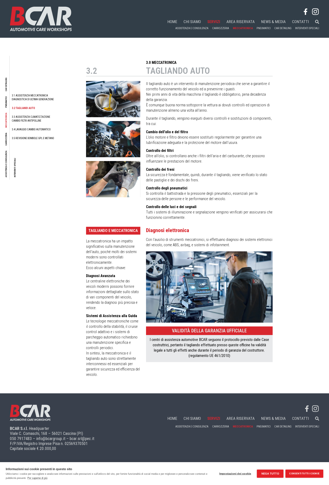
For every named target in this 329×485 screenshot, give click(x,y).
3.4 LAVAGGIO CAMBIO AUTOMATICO (31, 129)
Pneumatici (264, 28)
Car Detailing (282, 28)
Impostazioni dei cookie (235, 473)
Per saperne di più (37, 478)
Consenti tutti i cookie (304, 473)
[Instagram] (315, 11)
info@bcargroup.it (50, 438)
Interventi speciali (307, 28)
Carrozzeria (220, 28)
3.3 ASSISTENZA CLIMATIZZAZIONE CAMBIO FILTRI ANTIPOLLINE (31, 118)
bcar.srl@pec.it (82, 438)
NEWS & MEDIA (273, 21)
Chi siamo (192, 21)
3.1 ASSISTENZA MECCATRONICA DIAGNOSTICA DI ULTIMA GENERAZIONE (33, 97)
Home (172, 21)
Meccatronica (243, 28)
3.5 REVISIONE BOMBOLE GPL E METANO (33, 138)
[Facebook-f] (305, 11)
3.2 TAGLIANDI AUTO (23, 108)
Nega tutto (270, 473)
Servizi (213, 21)
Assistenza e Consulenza (191, 28)
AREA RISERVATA (240, 21)
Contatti (300, 21)
